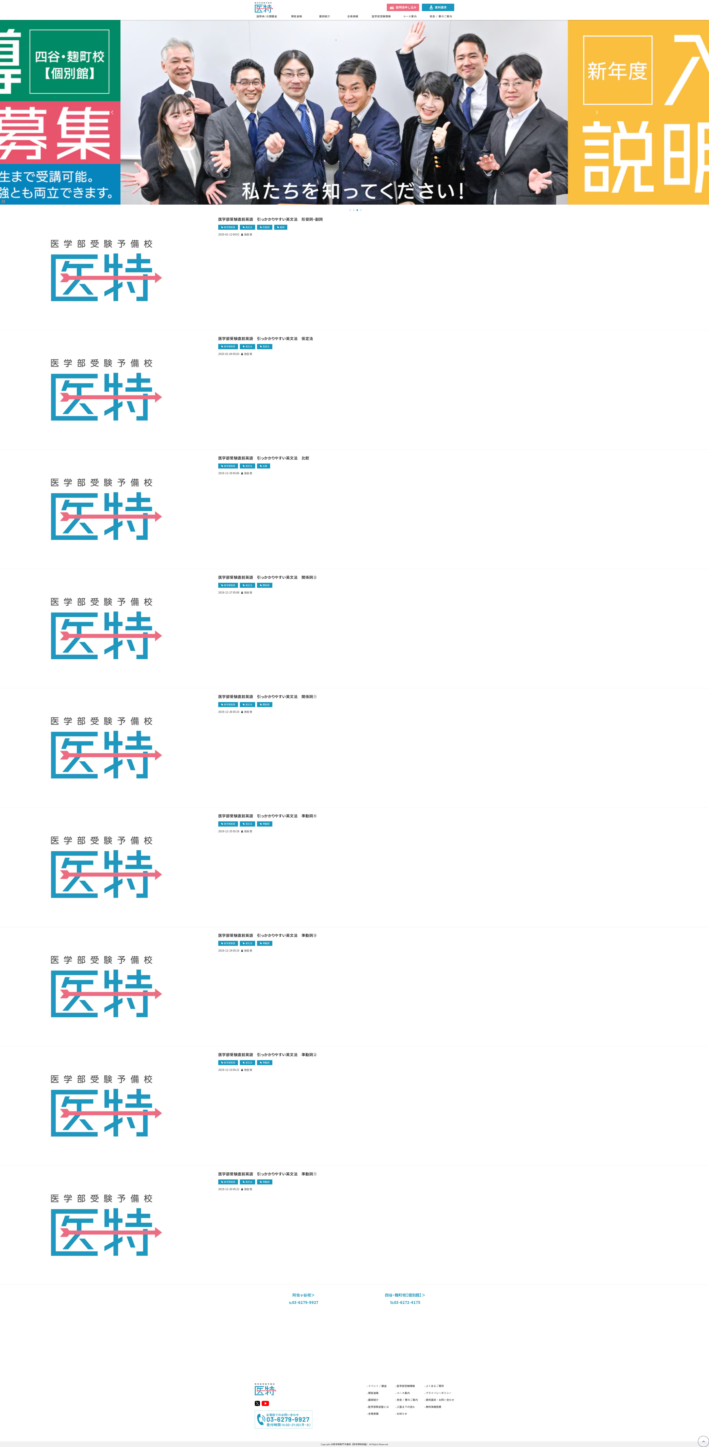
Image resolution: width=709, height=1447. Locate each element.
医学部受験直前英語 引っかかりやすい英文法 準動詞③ (267, 935)
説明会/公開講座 (266, 16)
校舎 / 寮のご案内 (441, 16)
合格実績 (352, 16)
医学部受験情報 (381, 16)
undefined (114, 112)
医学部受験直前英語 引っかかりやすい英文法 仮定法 (265, 338)
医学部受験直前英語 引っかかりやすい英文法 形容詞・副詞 (270, 219)
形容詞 (266, 227)
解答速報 (296, 16)
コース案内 (410, 16)
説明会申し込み (406, 7)
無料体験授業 (433, 1407)
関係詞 (266, 585)
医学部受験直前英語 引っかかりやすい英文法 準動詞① (267, 1173)
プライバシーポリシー (439, 1393)
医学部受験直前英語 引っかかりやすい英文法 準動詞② (267, 1054)
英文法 (249, 227)
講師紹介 (324, 16)
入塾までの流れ (406, 1407)
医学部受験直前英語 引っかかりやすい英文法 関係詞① (267, 696)
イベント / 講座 (377, 1386)
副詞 (282, 227)
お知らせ (402, 1413)
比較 (265, 465)
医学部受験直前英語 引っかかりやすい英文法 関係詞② (267, 577)
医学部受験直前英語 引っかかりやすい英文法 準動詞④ (267, 815)
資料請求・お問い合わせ (440, 1400)
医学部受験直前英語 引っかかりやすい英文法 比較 (263, 458)
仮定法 (266, 346)
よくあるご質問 (435, 1386)
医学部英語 (229, 227)
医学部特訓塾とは (378, 1407)
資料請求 (441, 7)
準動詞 (266, 823)
